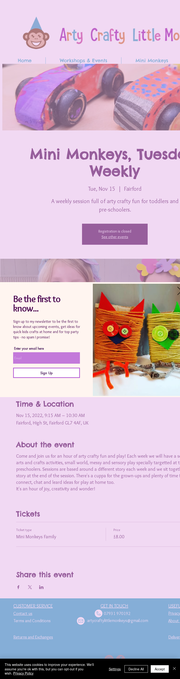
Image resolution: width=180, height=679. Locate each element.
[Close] (174, 668)
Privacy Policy (23, 673)
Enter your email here (29, 348)
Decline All (136, 669)
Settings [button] (115, 669)
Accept (160, 669)
